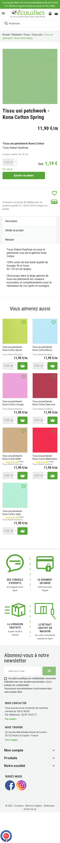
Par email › (11, 719)
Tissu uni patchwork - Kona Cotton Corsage (13, 403)
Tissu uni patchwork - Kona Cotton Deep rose (43, 403)
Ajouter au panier (24, 175)
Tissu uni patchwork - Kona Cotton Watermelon (44, 457)
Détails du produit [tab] (14, 230)
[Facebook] (10, 789)
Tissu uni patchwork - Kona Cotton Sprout (12, 348)
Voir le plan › (11, 740)
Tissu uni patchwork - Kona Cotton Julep (12, 513)
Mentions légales (34, 805)
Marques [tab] (9, 239)
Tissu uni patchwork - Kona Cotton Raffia (12, 457)
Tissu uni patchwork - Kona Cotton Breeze (42, 348)
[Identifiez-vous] (50, 13)
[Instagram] (21, 789)
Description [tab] (11, 221)
